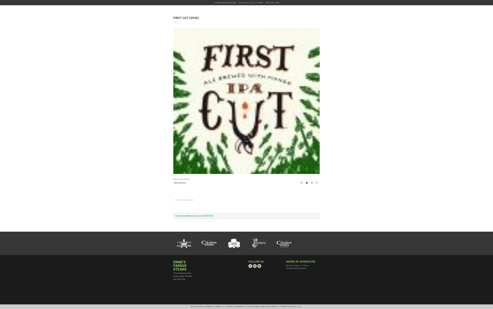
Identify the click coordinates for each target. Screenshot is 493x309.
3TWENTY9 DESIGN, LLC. (290, 307)
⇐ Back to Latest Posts (184, 200)
